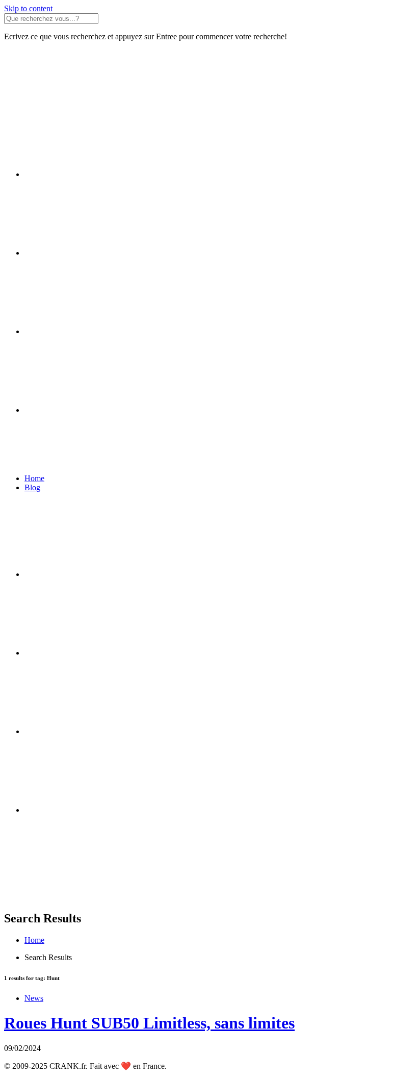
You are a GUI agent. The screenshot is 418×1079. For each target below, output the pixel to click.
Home (34, 478)
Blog (32, 487)
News (33, 998)
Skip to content (28, 8)
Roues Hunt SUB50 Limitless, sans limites (149, 1023)
